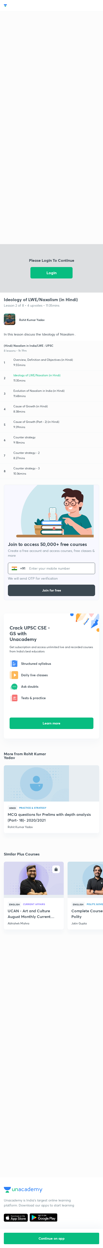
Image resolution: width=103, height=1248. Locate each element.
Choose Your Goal (25, 5)
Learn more (51, 723)
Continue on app (52, 1238)
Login (51, 272)
